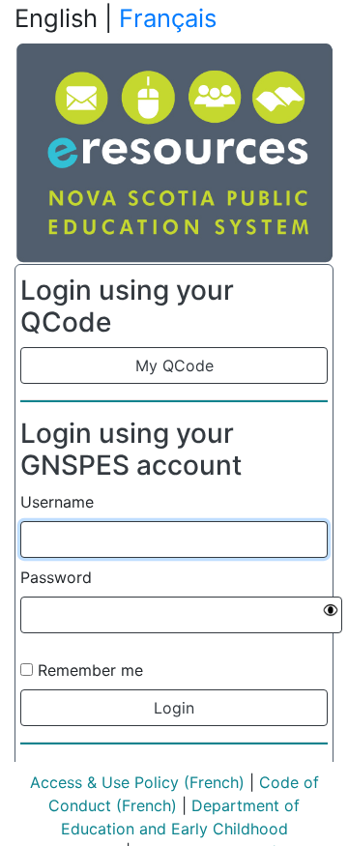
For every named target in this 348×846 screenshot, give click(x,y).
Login (174, 707)
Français (168, 18)
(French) (212, 782)
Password (56, 577)
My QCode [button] (174, 365)
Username (57, 501)
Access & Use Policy (104, 782)
